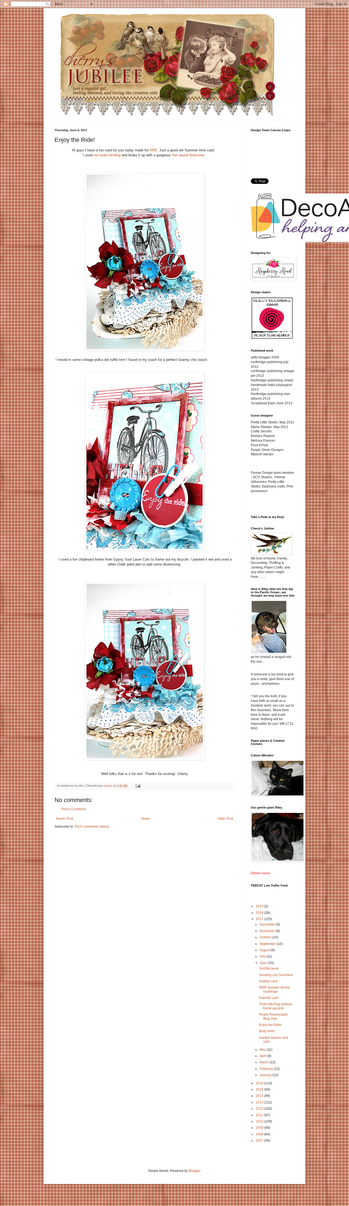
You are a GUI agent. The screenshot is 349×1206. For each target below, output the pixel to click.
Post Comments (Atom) (92, 826)
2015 (260, 1089)
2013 (260, 1102)
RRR (153, 150)
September (268, 944)
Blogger (194, 1171)
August (265, 950)
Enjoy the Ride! (270, 1025)
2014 (260, 1096)
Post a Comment (73, 809)
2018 (260, 913)
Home (145, 819)
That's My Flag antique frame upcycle (275, 1006)
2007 (260, 1140)
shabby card (268, 981)
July (263, 956)
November (268, 931)
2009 (260, 1128)
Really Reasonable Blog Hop (273, 1016)
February (267, 1069)
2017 (260, 919)
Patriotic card (268, 998)
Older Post (225, 819)
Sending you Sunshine (276, 975)
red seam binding (107, 155)
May (263, 1050)
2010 (260, 1121)
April (263, 1056)
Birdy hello (267, 1031)
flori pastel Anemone (188, 155)
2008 (260, 1134)
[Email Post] (137, 785)
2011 (260, 1115)
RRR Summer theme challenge (274, 989)
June (264, 963)
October (266, 937)
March (265, 1062)
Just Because (269, 968)
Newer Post (64, 819)
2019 (260, 906)
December (268, 924)
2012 (260, 1109)
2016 (260, 1083)
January (266, 1075)
